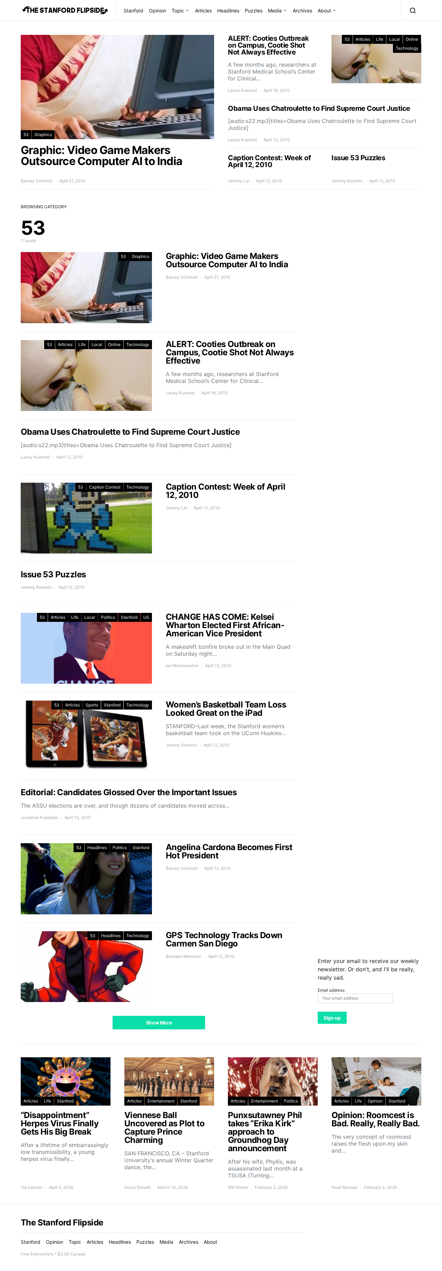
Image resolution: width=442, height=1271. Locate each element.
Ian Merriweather (182, 665)
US (146, 617)
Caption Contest (105, 487)
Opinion (157, 10)
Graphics (43, 134)
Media (275, 10)
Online (412, 39)
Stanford (133, 10)
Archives (302, 10)
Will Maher (238, 1187)
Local (394, 39)
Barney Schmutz (37, 180)
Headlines (228, 10)
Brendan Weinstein (184, 956)
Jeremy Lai (238, 180)
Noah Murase (344, 1187)
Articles (203, 10)
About (324, 10)
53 (26, 134)
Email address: (331, 990)
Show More (159, 1023)
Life (379, 39)
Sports (92, 704)
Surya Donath (137, 1187)
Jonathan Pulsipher (39, 817)
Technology (407, 48)
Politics (108, 617)
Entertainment (160, 1101)
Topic (178, 10)
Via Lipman (31, 1187)
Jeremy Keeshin (347, 180)
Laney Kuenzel (242, 90)
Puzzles (253, 10)
